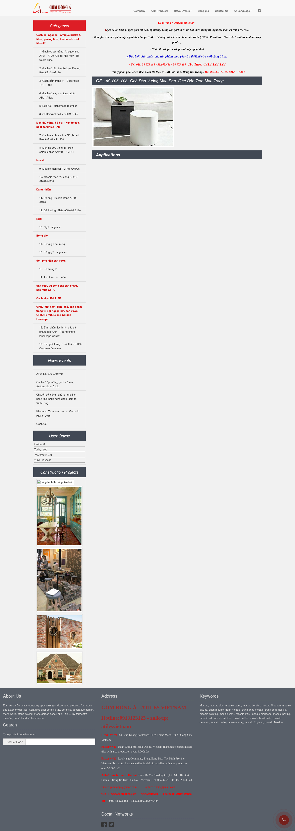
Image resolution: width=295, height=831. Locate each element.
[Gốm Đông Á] (53, 5)
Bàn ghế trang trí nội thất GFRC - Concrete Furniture (60, 346)
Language (244, 11)
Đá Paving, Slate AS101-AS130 (60, 210)
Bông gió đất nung (52, 244)
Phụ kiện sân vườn (52, 277)
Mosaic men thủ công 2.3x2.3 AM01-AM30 (58, 179)
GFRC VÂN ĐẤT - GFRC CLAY (58, 114)
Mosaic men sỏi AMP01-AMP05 (59, 168)
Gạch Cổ (41, 424)
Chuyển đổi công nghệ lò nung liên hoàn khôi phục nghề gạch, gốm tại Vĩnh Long (56, 399)
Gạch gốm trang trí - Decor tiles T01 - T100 (59, 83)
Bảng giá (203, 11)
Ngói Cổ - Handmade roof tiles (58, 106)
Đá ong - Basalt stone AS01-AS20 (58, 200)
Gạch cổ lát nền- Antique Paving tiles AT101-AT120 (59, 70)
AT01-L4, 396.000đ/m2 (49, 374)
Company (139, 11)
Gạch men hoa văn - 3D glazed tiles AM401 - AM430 (58, 137)
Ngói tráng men (50, 227)
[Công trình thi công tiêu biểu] (55, 482)
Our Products (159, 11)
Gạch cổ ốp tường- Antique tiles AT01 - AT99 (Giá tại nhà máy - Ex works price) (59, 55)
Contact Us (221, 11)
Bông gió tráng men (52, 252)
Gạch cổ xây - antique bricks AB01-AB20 (57, 95)
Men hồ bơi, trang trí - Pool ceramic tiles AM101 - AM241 (56, 150)
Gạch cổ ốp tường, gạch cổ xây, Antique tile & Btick (55, 384)
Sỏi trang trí (48, 269)
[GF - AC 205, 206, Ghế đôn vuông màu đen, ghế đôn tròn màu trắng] (133, 117)
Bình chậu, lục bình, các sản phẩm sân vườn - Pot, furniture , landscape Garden (58, 331)
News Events (182, 11)
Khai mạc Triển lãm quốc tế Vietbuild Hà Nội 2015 (57, 413)
